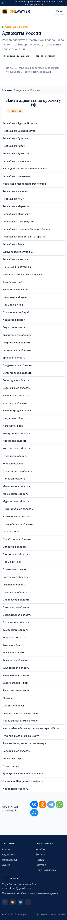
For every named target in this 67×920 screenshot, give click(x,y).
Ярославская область (16, 690)
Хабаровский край (14, 319)
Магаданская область (16, 486)
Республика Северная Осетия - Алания (27, 229)
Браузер (40, 864)
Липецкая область (14, 478)
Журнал (7, 849)
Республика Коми (13, 198)
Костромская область (16, 448)
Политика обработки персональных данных (31, 893)
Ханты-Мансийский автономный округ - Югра (31, 728)
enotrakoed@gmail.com (16, 888)
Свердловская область (17, 614)
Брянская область (14, 357)
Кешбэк (40, 849)
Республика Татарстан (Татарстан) (24, 236)
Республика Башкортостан (19, 130)
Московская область (15, 493)
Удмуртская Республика (18, 251)
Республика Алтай (14, 145)
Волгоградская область (17, 372)
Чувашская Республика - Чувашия (23, 274)
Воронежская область (16, 387)
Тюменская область (15, 660)
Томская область (13, 645)
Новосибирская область (18, 524)
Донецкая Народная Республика (23, 773)
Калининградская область (19, 410)
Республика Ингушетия (17, 161)
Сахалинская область (16, 607)
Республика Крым (14, 758)
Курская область (13, 463)
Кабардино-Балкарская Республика (25, 168)
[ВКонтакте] (34, 804)
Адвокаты (8, 854)
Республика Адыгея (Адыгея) (20, 123)
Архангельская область (17, 335)
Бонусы (40, 854)
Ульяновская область (16, 667)
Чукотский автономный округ (21, 735)
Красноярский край (15, 297)
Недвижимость (45, 870)
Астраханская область (17, 342)
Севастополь (11, 766)
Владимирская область (17, 365)
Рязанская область (14, 584)
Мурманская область (16, 501)
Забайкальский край (15, 682)
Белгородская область (17, 350)
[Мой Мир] (34, 812)
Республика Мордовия (16, 214)
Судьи (6, 864)
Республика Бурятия (15, 138)
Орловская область (15, 546)
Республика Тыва (13, 244)
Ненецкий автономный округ (20, 720)
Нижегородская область (18, 508)
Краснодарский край (15, 289)
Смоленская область (16, 622)
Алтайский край (12, 282)
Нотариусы (9, 859)
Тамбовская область (15, 629)
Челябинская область (16, 675)
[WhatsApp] (59, 804)
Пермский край (12, 561)
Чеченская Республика (17, 266)
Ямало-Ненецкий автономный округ (25, 743)
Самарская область (15, 592)
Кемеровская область (16, 433)
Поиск (39, 859)
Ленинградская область (17, 471)
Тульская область (14, 652)
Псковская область (15, 569)
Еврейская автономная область (22, 713)
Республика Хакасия (15, 259)
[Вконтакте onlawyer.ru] (5, 902)
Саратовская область (16, 599)
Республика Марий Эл (16, 206)
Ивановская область (15, 395)
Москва (7, 698)
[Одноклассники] (43, 804)
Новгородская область (17, 516)
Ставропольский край (16, 312)
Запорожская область (16, 750)
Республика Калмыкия (16, 176)
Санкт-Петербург (13, 705)
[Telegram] (51, 804)
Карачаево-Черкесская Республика (25, 183)
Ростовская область (15, 577)
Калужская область (15, 418)
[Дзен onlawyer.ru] (28, 902)
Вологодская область (16, 380)
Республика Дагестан (16, 153)
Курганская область (15, 456)
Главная (7, 90)
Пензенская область (15, 554)
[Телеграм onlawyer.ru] (20, 902)
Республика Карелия (15, 191)
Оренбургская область (17, 539)
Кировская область (15, 440)
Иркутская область (15, 403)
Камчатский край (13, 425)
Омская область (13, 531)
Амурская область (14, 327)
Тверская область (14, 637)
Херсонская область (15, 788)
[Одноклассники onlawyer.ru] (13, 902)
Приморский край (13, 304)
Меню (59, 11)
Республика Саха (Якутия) (18, 221)
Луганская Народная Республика (23, 781)
